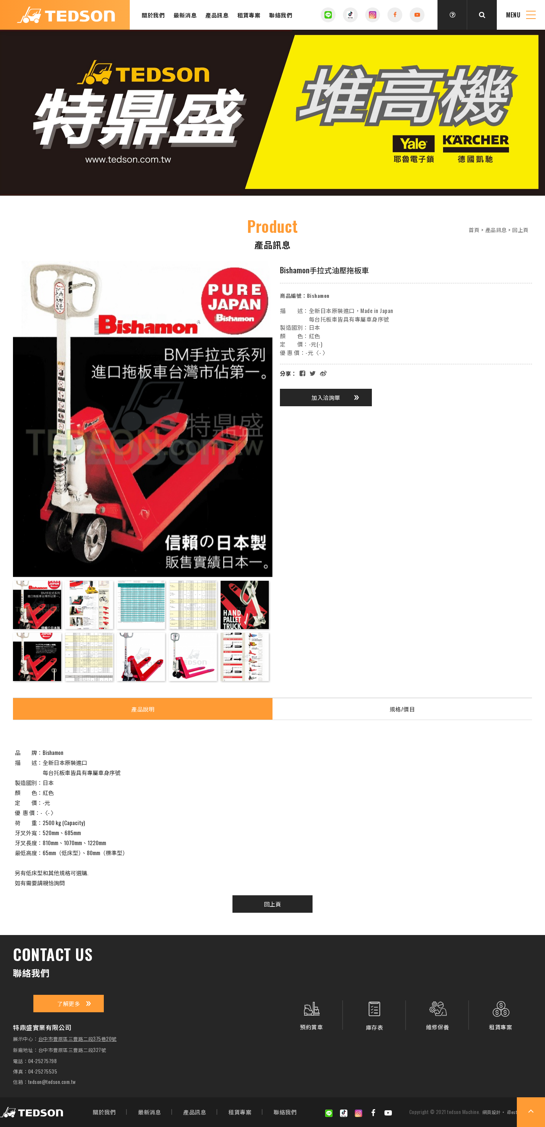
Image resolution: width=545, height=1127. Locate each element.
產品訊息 (216, 15)
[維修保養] (437, 1015)
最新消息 (185, 15)
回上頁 (520, 230)
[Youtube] (388, 1112)
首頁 (474, 230)
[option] (272, 113)
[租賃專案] (500, 1015)
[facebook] (394, 14)
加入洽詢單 (325, 397)
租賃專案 (248, 15)
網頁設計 (491, 1112)
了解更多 (68, 1003)
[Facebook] (373, 1112)
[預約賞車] (311, 1015)
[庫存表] (374, 1015)
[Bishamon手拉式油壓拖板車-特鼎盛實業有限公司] (312, 373)
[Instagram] (372, 14)
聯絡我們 (280, 15)
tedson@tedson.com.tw (52, 1081)
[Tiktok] (350, 14)
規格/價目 (402, 709)
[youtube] (417, 14)
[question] (452, 15)
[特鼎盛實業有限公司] (31, 1112)
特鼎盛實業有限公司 (66, 15)
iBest (512, 1112)
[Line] (328, 14)
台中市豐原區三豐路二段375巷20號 (77, 1039)
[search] (482, 15)
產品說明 (142, 709)
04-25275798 (42, 1061)
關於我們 (153, 15)
